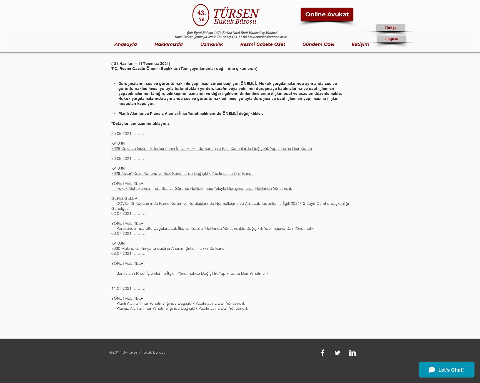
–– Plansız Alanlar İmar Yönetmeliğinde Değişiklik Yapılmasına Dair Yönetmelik (179, 308)
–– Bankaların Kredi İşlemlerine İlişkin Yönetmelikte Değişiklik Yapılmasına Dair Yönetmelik (189, 273)
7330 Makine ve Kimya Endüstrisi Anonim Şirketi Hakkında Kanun (169, 248)
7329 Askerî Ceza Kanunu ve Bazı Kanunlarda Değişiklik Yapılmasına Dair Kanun (182, 173)
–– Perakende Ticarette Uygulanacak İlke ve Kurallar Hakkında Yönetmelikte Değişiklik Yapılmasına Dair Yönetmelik (212, 228)
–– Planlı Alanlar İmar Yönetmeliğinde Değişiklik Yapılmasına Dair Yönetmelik (178, 303)
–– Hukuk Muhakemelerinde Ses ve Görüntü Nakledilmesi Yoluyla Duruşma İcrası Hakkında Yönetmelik (201, 188)
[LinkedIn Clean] (352, 352)
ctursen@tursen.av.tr (270, 37)
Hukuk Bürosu (235, 21)
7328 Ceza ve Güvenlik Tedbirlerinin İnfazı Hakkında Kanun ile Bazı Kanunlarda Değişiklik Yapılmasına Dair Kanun (211, 148)
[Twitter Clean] (337, 352)
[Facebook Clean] (322, 352)
